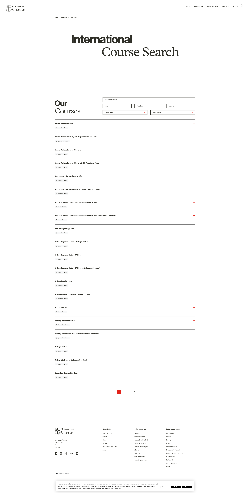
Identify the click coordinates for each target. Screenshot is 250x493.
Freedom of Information (173, 450)
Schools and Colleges (141, 447)
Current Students (139, 437)
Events (105, 443)
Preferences (165, 487)
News (104, 440)
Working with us (171, 463)
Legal (168, 443)
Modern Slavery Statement (174, 453)
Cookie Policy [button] (77, 488)
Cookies (168, 437)
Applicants (137, 433)
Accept (187, 487)
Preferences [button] (117, 488)
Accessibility (170, 433)
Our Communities (139, 457)
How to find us (107, 433)
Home (56, 17)
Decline (176, 487)
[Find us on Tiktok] (66, 453)
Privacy (168, 440)
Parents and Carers (140, 443)
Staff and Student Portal (110, 447)
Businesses (137, 453)
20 (135, 392)
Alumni (136, 450)
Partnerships (170, 460)
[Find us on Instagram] (61, 453)
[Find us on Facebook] (56, 453)
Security (168, 467)
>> (142, 392)
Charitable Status (171, 447)
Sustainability (170, 457)
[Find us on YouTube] (72, 453)
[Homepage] (15, 8)
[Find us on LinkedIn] (77, 453)
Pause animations (63, 473)
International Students (141, 440)
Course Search (73, 17)
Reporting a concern (140, 460)
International (64, 17)
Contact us (106, 437)
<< (107, 392)
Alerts (104, 450)
